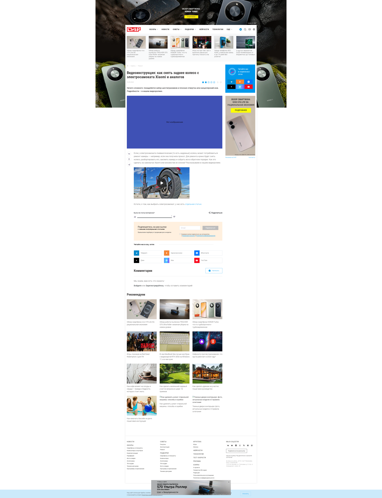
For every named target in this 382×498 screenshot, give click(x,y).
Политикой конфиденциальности (205, 235)
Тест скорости (199, 458)
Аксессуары (131, 461)
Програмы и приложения (168, 469)
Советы (176, 29)
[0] (174, 217)
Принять (245, 494)
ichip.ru (196, 465)
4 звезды (211, 82)
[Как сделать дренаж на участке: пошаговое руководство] (207, 374)
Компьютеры (164, 458)
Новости (165, 29)
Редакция (196, 472)
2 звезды (206, 82)
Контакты (252, 157)
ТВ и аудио (130, 463)
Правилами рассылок (188, 235)
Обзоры (152, 29)
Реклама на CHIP (230, 157)
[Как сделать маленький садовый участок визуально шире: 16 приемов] (175, 374)
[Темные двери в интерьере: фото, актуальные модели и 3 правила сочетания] (207, 400)
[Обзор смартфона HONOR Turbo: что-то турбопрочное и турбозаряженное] (207, 309)
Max (172, 260)
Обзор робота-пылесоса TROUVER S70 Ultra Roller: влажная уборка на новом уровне (158, 54)
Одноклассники (176, 253)
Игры (195, 444)
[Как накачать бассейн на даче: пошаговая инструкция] (142, 406)
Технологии (217, 29)
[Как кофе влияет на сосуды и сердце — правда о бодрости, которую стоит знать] (142, 374)
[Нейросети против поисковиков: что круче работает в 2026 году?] (207, 341)
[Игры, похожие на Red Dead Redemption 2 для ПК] (142, 341)
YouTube (204, 260)
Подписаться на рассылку (236, 451)
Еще (228, 29)
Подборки (189, 29)
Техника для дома (132, 466)
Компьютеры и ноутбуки (135, 450)
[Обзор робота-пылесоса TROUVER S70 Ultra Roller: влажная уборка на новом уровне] (175, 309)
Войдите (138, 285)
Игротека (197, 442)
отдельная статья (193, 204)
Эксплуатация (164, 447)
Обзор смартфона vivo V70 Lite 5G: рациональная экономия (135, 53)
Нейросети (204, 29)
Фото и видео (131, 458)
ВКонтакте (205, 253)
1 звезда (203, 82)
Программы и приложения (135, 469)
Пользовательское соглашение (203, 475)
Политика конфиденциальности (203, 478)
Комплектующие (132, 453)
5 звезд (214, 82)
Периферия (130, 456)
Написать (215, 271)
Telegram (144, 253)
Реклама (197, 461)
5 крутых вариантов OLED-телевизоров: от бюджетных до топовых (245, 52)
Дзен (142, 260)
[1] (135, 217)
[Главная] (127, 66)
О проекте (196, 467)
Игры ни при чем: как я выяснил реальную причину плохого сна (201, 52)
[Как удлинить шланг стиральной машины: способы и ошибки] (175, 398)
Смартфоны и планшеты (135, 448)
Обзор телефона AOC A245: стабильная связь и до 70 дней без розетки (223, 53)
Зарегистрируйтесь (155, 285)
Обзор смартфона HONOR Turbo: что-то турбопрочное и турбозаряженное (179, 53)
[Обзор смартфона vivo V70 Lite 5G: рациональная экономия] (142, 309)
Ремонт (162, 449)
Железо (195, 447)
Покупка (163, 444)
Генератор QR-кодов (200, 470)
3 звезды (208, 82)
